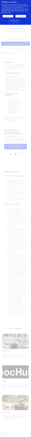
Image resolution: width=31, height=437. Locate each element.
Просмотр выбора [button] (14, 20)
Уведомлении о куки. (6, 12)
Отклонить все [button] (20, 16)
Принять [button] (8, 16)
